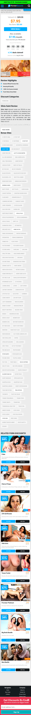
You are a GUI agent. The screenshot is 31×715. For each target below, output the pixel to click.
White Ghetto (22, 422)
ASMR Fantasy (19, 161)
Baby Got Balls (18, 165)
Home (7, 690)
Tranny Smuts (6, 402)
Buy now (8, 461)
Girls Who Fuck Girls (8, 257)
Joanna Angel (6, 285)
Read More (6, 130)
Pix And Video (6, 358)
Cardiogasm (25, 189)
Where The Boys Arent (8, 422)
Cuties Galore (18, 205)
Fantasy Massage (21, 233)
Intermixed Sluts (7, 281)
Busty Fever (5, 189)
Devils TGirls (6, 221)
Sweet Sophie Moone (21, 386)
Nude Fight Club (15, 330)
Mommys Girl (6, 322)
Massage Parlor (18, 305)
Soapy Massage (6, 378)
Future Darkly (6, 249)
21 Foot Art (17, 137)
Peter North (5, 354)
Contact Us (22, 692)
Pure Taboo (13, 362)
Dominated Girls (7, 225)
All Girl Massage (7, 157)
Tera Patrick (18, 390)
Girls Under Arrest (19, 253)
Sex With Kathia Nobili (8, 370)
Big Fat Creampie (16, 169)
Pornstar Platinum (8, 603)
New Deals (7, 692)
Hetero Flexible (20, 269)
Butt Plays (15, 189)
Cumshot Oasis (20, 201)
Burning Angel (6, 185)
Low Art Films (17, 297)
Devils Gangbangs (22, 217)
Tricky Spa (21, 406)
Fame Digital (17, 229)
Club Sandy (5, 197)
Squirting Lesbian (7, 386)
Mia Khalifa (5, 662)
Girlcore (24, 249)
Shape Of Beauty (22, 370)
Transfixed (17, 402)
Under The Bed (6, 410)
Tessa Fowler (6, 573)
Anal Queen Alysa (20, 157)
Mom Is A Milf (6, 317)
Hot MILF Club (6, 277)
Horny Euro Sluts (21, 273)
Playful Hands (17, 358)
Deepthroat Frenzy (7, 213)
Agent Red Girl (6, 153)
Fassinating (5, 237)
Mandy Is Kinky (6, 305)
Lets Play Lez (6, 293)
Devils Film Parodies (8, 217)
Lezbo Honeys (6, 297)
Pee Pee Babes (16, 350)
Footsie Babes (6, 245)
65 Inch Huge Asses (7, 145)
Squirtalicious (6, 382)
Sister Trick (18, 374)
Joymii (15, 285)
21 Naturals (5, 141)
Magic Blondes (19, 301)
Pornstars (5, 100)
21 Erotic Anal (6, 137)
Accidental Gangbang (22, 145)
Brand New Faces (7, 181)
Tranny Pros (20, 398)
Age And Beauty (15, 149)
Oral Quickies (20, 342)
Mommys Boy (16, 317)
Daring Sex (17, 209)
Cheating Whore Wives (20, 193)
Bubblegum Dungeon (20, 181)
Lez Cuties (16, 293)
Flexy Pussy (14, 241)
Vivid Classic (6, 414)
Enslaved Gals (6, 229)
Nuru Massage (6, 334)
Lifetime (8, 694)
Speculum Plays (18, 378)
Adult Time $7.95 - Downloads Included (15, 2)
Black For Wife (6, 173)
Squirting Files (18, 382)
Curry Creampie (6, 205)
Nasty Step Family (18, 325)
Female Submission (17, 237)
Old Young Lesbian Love (20, 334)
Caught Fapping (6, 193)
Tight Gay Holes (15, 394)
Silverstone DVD (6, 374)
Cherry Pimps (6, 484)
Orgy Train (5, 346)
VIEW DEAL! (15, 29)
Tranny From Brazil (7, 398)
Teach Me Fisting (7, 390)
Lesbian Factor (19, 289)
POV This (4, 362)
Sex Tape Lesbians (17, 366)
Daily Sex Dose (6, 209)
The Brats (5, 394)
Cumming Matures (7, 201)
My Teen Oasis (6, 325)
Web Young (14, 418)
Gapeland (16, 249)
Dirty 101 (15, 221)
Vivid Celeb (16, 410)
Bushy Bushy (17, 185)
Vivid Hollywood (17, 414)
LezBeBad (24, 293)
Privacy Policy (22, 694)
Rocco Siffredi (24, 362)
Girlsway (20, 257)
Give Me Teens (6, 261)
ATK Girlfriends (7, 514)
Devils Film (19, 213)
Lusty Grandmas (7, 301)
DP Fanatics (18, 225)
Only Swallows (6, 338)
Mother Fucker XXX (18, 322)
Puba (3, 454)
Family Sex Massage (7, 233)
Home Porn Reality (7, 273)
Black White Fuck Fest (20, 173)
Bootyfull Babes (18, 177)
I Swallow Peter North (19, 277)
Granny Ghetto (6, 265)
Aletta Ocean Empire (19, 153)
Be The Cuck (5, 169)
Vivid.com (5, 418)
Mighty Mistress (7, 309)
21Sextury (25, 141)
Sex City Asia (5, 366)
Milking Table (19, 309)
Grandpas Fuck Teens (19, 261)
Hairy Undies (17, 265)
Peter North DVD (17, 354)
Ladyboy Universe (7, 289)
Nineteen (4, 330)
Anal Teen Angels (7, 161)
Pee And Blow (6, 350)
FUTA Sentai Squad (18, 245)
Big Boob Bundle (7, 632)
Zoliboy (4, 426)
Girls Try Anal (6, 253)
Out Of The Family (16, 346)
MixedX (4, 313)
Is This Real (18, 281)
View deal (22, 461)
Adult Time (5, 149)
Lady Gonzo (23, 285)
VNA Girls (5, 543)
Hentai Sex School (7, 269)
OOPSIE (16, 338)
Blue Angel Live (6, 177)
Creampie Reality (16, 197)
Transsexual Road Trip (8, 406)
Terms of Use (22, 696)
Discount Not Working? (15, 42)
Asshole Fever (6, 165)
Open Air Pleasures (7, 342)
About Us (22, 690)
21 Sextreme (15, 141)
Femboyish (5, 241)
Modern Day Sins (14, 313)
